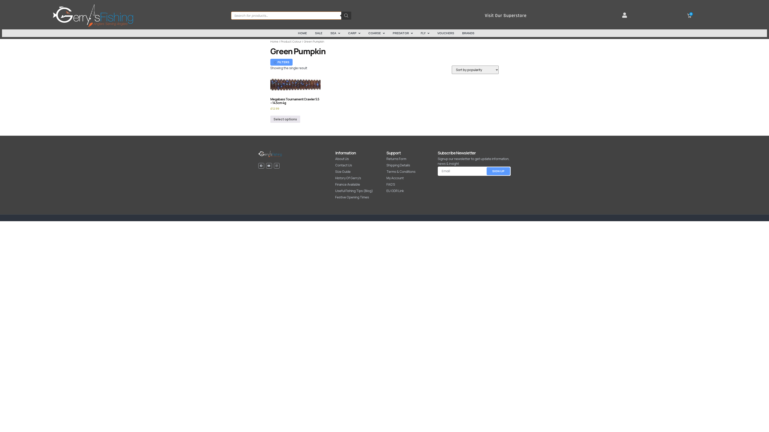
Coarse (374, 33)
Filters (283, 62)
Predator (401, 33)
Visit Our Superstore (505, 16)
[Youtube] (269, 166)
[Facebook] (261, 166)
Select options (285, 119)
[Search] (346, 16)
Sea (333, 33)
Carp (352, 33)
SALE (318, 33)
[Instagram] (277, 166)
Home (302, 33)
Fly (423, 33)
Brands (468, 33)
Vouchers (445, 33)
